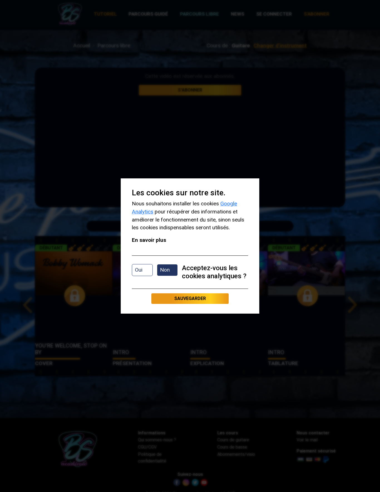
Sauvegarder (190, 298)
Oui (138, 270)
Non (165, 270)
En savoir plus (149, 240)
